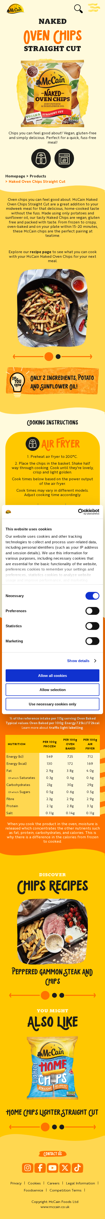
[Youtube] (52, 1168)
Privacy (15, 1183)
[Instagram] (27, 1168)
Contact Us (52, 1154)
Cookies (34, 1183)
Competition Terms (66, 1190)
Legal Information (80, 1183)
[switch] (92, 611)
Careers (53, 1183)
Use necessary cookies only (52, 704)
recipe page (40, 251)
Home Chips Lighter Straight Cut (52, 1112)
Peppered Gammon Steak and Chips (52, 976)
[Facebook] (40, 1168)
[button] (28, 356)
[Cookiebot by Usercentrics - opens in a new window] (78, 512)
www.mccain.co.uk (55, 1206)
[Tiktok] (77, 1168)
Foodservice (33, 1190)
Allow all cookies (52, 675)
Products (38, 176)
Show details (78, 661)
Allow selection (53, 690)
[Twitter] (65, 1168)
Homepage (15, 176)
